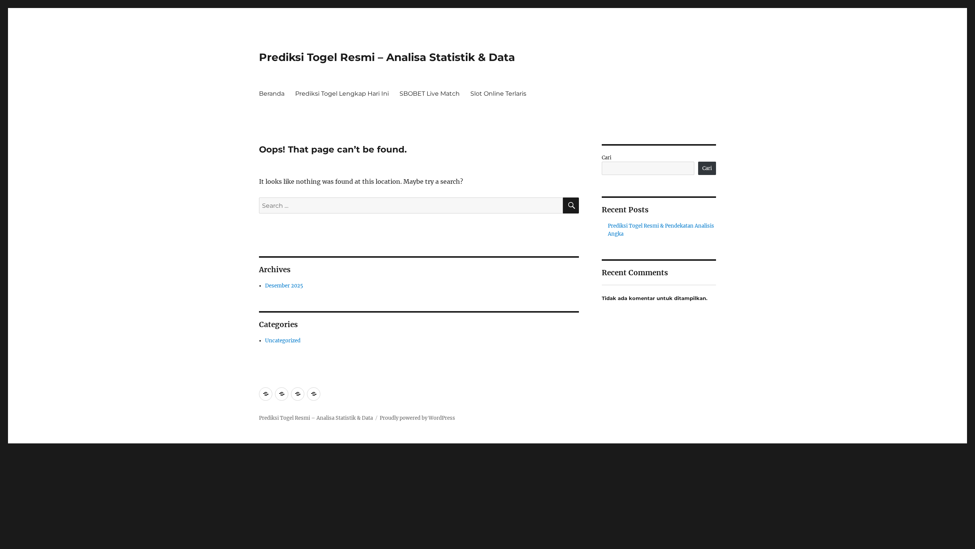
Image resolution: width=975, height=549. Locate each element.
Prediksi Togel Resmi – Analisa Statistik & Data (387, 57)
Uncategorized (282, 340)
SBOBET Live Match (430, 93)
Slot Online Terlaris (498, 93)
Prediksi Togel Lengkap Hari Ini (342, 93)
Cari (606, 157)
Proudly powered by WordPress (417, 418)
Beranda (272, 93)
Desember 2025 (284, 286)
